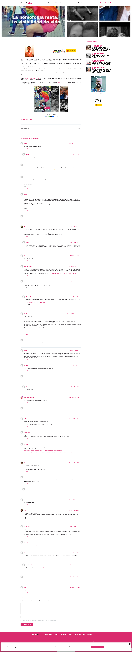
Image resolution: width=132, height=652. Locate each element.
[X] (51, 117)
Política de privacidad (80, 634)
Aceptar (97, 646)
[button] (129, 644)
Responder (26, 148)
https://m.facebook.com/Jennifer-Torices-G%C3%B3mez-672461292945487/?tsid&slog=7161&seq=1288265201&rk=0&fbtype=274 (50, 452)
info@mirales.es (61, 82)
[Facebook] (100, 3)
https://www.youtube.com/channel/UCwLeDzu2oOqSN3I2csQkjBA (62, 273)
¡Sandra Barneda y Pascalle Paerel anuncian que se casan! (101, 56)
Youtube (34, 78)
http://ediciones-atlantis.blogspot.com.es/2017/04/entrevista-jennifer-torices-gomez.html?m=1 (43, 450)
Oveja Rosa (43, 72)
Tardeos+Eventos (64, 2)
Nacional (26, 216)
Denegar (110, 646)
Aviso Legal (89, 634)
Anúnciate (63, 634)
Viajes (56, 2)
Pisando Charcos (28, 266)
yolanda (26, 418)
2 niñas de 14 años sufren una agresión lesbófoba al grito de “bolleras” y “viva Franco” (101, 63)
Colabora (56, 634)
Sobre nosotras (48, 634)
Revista (50, 2)
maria (25, 477)
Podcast (74, 2)
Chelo (27, 154)
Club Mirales (81, 2)
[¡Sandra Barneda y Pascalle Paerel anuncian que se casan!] (88, 55)
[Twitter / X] (111, 3)
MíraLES (25, 59)
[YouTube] (105, 3)
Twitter (30, 78)
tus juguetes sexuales (29, 397)
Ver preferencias (124, 646)
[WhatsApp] (108, 3)
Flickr (38, 78)
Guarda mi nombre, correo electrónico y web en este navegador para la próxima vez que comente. (39, 620)
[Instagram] (103, 3)
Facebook (26, 78)
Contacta (70, 634)
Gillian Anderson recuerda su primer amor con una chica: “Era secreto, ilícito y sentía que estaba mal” (101, 71)
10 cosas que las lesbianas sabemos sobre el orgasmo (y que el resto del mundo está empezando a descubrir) (101, 49)
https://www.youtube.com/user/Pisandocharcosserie (36, 302)
